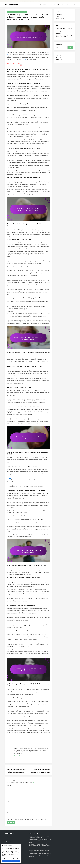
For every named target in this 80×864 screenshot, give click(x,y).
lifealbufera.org (11, 5)
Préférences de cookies (36, 1)
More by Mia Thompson (18, 755)
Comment (9, 785)
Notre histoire (13, 1)
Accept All (11, 860)
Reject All (15, 858)
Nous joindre (7, 1)
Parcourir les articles (66, 4)
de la (25, 54)
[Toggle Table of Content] (20, 65)
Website (9, 812)
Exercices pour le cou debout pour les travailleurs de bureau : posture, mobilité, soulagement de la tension (40, 841)
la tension (24, 59)
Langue (36, 4)
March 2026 (58, 57)
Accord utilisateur (46, 1)
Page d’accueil (43, 4)
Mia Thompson (10, 21)
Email (8, 806)
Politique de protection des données (24, 1)
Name (8, 801)
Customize (6, 858)
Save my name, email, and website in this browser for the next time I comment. (26, 819)
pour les (36, 570)
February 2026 (59, 59)
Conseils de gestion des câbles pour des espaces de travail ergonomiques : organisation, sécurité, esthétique (40, 855)
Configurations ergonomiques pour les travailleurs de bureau (17, 11)
